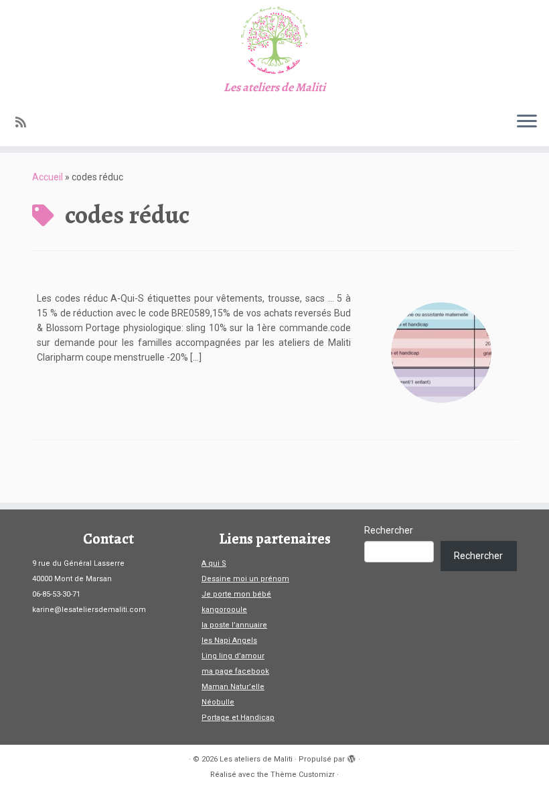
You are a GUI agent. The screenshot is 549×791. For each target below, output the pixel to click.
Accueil (47, 177)
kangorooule (224, 609)
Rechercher (388, 530)
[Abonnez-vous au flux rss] (25, 122)
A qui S (214, 563)
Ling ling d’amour (233, 656)
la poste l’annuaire (234, 625)
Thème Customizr (302, 774)
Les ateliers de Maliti (256, 759)
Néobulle (218, 702)
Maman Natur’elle (233, 686)
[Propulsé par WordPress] (351, 757)
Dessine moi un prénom (245, 578)
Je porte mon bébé (236, 594)
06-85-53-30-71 (56, 594)
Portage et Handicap (238, 717)
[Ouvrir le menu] (527, 122)
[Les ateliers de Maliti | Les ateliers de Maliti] (274, 40)
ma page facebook (235, 671)
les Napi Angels (229, 640)
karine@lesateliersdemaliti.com (89, 609)
